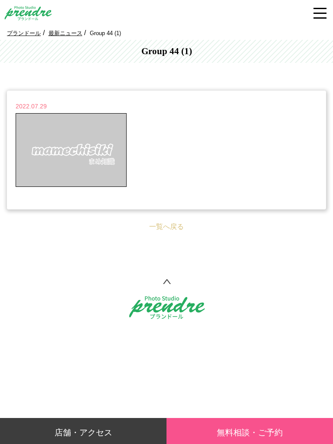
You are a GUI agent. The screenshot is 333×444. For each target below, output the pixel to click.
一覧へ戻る (166, 226)
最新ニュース (65, 33)
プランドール (24, 33)
